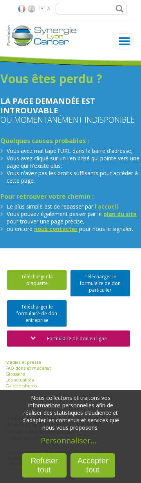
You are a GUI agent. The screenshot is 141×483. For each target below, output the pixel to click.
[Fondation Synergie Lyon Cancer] (42, 46)
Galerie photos (21, 386)
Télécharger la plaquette (37, 280)
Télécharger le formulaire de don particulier (100, 283)
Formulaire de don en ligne (77, 338)
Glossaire (15, 374)
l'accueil (106, 206)
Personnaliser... (68, 440)
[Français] (22, 9)
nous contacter (56, 228)
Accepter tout (93, 465)
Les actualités (19, 380)
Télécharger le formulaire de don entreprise (36, 313)
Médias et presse (23, 362)
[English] (31, 9)
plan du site (120, 214)
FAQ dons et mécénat (28, 368)
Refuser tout (44, 465)
